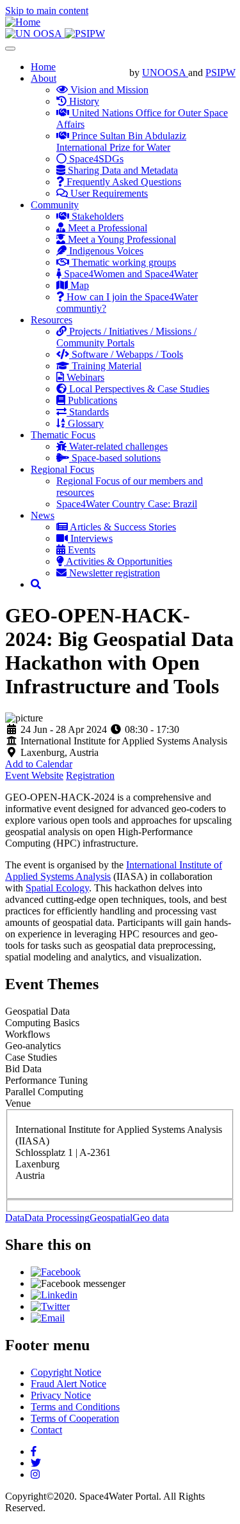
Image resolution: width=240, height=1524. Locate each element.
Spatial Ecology (57, 887)
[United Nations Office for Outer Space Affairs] (35, 33)
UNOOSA (165, 72)
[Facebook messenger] (78, 1283)
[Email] (48, 1317)
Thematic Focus (63, 434)
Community (55, 204)
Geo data (150, 1217)
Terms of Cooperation (75, 1418)
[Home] (22, 22)
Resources (51, 319)
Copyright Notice (66, 1372)
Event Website (34, 775)
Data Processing (57, 1217)
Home (43, 66)
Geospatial (111, 1217)
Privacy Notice (61, 1395)
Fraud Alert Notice (68, 1383)
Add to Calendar (38, 763)
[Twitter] (50, 1306)
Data (14, 1217)
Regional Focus (62, 469)
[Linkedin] (54, 1294)
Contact (46, 1429)
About (43, 78)
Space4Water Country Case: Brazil (126, 503)
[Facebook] (56, 1271)
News (42, 515)
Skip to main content (46, 10)
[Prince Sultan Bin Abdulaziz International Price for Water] (85, 33)
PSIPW (220, 72)
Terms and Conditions (75, 1406)
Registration (90, 775)
